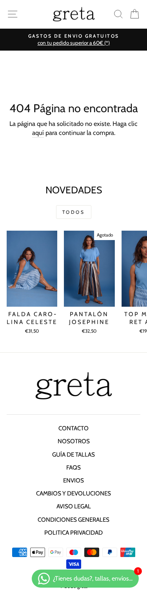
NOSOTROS (74, 441)
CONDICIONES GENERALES (73, 519)
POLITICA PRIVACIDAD (73, 532)
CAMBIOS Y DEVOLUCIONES (73, 493)
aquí (38, 133)
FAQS (73, 467)
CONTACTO (73, 428)
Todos (73, 212)
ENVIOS (73, 480)
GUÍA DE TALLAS (73, 454)
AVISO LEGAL (73, 506)
